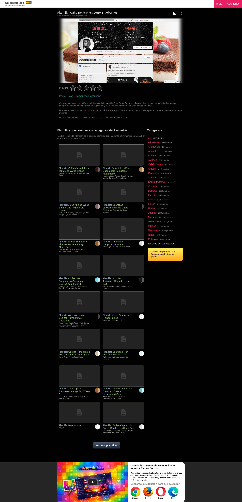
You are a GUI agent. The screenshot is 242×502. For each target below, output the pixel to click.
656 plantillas (162, 209)
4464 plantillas (164, 195)
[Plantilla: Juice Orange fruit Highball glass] (123, 302)
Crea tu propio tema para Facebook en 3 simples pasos (163, 254)
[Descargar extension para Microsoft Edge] (173, 492)
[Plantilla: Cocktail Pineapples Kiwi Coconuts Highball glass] (79, 339)
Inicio (219, 3)
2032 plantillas (164, 191)
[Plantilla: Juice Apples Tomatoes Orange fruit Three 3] (79, 376)
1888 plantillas (164, 178)
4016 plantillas (158, 138)
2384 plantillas (163, 213)
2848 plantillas (162, 235)
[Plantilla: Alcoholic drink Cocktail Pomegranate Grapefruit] (79, 302)
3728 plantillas (166, 173)
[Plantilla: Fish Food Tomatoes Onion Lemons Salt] (123, 265)
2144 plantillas (164, 187)
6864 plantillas (170, 165)
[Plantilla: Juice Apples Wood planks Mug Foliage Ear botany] (79, 192)
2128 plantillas (165, 200)
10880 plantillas (164, 156)
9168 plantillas (167, 231)
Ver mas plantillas (106, 445)
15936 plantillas (163, 169)
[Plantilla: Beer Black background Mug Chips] (123, 192)
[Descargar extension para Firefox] (148, 492)
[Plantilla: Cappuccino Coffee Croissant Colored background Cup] (123, 376)
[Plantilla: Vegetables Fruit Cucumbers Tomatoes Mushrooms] (123, 155)
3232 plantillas (164, 160)
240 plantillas (171, 182)
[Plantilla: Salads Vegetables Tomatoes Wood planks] (79, 155)
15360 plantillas (167, 143)
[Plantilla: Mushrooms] (79, 412)
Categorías (233, 3)
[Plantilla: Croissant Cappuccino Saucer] (123, 229)
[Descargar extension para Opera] (161, 492)
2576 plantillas (162, 204)
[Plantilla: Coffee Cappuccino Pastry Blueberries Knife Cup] (123, 412)
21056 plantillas (166, 151)
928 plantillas (169, 222)
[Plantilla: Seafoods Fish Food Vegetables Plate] (123, 339)
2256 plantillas (167, 147)
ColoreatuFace (15, 3)
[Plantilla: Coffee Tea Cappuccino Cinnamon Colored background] (79, 265)
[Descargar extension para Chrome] (135, 492)
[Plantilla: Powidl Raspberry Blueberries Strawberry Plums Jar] (79, 229)
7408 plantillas (165, 239)
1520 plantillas (168, 217)
